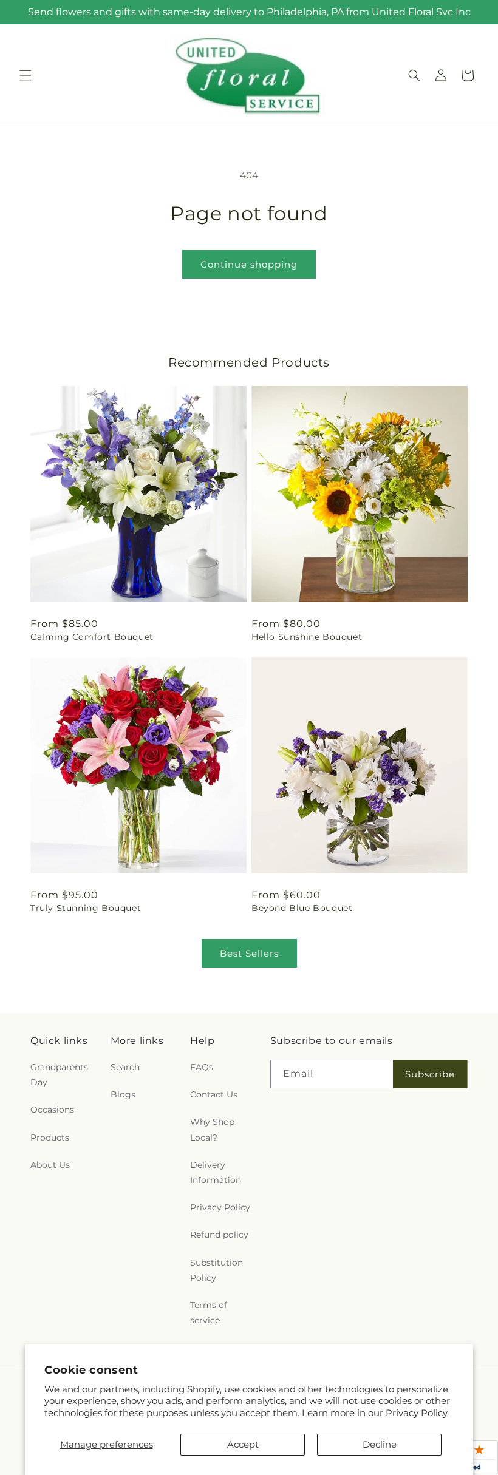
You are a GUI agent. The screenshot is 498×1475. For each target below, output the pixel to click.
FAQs (201, 1067)
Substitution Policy (216, 1270)
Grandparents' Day (60, 1075)
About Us (50, 1164)
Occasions (52, 1109)
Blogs (123, 1094)
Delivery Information (215, 1172)
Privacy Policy (417, 1413)
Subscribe (430, 1074)
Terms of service (208, 1313)
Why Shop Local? (212, 1129)
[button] (25, 75)
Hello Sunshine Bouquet (306, 636)
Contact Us (213, 1094)
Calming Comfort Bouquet (92, 636)
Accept (243, 1444)
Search (125, 1067)
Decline (380, 1444)
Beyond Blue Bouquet (301, 908)
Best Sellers (249, 953)
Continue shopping (249, 264)
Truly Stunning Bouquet (85, 908)
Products (49, 1137)
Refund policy (219, 1234)
